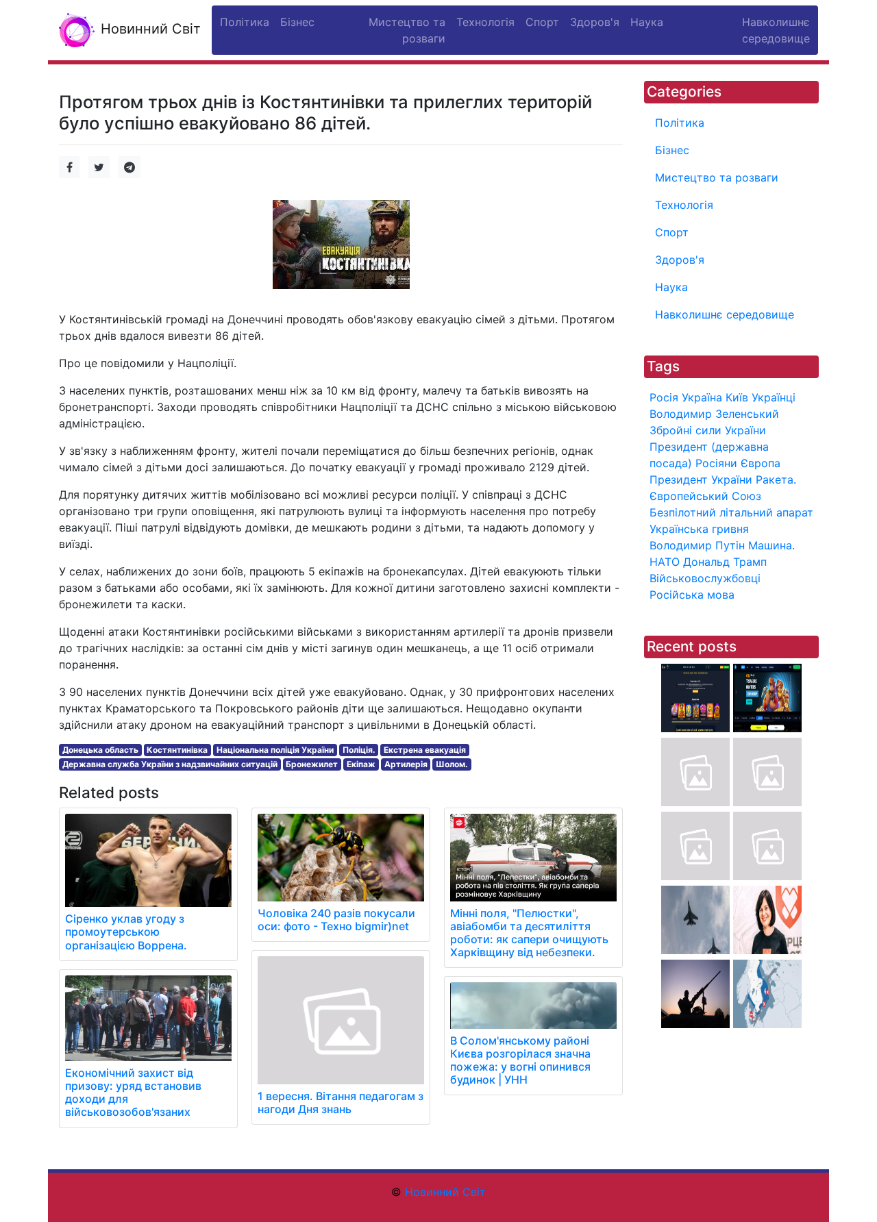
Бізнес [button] (297, 22)
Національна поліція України (275, 750)
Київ (737, 397)
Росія (664, 397)
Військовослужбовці (705, 578)
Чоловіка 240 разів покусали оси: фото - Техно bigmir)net (336, 919)
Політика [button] (244, 22)
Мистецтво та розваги (716, 177)
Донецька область (100, 750)
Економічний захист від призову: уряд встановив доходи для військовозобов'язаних (133, 1092)
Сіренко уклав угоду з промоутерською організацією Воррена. (126, 931)
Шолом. (452, 764)
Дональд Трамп (725, 562)
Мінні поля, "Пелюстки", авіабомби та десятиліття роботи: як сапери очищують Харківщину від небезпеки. (529, 933)
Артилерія (406, 764)
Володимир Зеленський (714, 414)
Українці (773, 397)
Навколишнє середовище (724, 314)
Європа (760, 463)
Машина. (771, 545)
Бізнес (672, 150)
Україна (702, 397)
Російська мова (692, 594)
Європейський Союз (705, 496)
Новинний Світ (149, 29)
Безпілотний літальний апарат (731, 512)
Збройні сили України (708, 430)
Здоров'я (679, 259)
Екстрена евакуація (425, 750)
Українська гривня (699, 529)
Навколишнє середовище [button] (776, 30)
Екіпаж (361, 764)
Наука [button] (646, 22)
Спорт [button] (542, 22)
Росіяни (716, 463)
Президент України (701, 479)
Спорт (672, 232)
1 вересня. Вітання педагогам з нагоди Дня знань (340, 1102)
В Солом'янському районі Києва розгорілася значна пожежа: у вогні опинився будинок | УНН (520, 1060)
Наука (671, 287)
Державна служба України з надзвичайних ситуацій (169, 764)
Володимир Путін (697, 545)
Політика (679, 122)
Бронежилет (312, 764)
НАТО (665, 562)
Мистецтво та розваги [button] (407, 30)
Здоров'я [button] (594, 22)
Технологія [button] (485, 22)
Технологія (684, 205)
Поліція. (359, 750)
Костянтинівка (177, 750)
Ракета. (776, 479)
